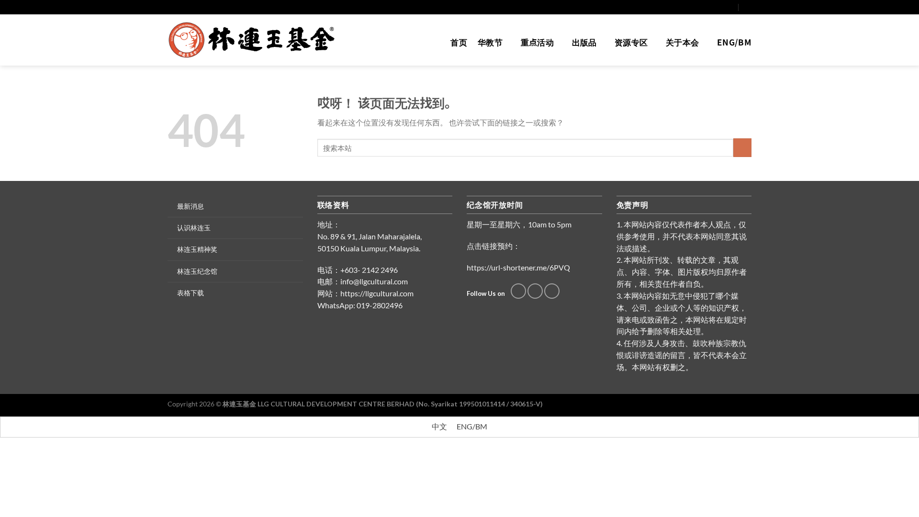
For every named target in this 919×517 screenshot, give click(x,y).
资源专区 (631, 42)
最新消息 (190, 206)
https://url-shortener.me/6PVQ (518, 267)
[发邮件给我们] (721, 7)
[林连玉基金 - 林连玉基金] (255, 40)
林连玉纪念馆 (197, 271)
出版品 (584, 42)
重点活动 (537, 42)
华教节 (490, 42)
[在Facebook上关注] (713, 7)
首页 (458, 42)
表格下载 (190, 293)
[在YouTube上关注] (730, 7)
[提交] (742, 147)
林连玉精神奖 (197, 249)
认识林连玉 (194, 228)
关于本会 (682, 42)
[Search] (747, 7)
